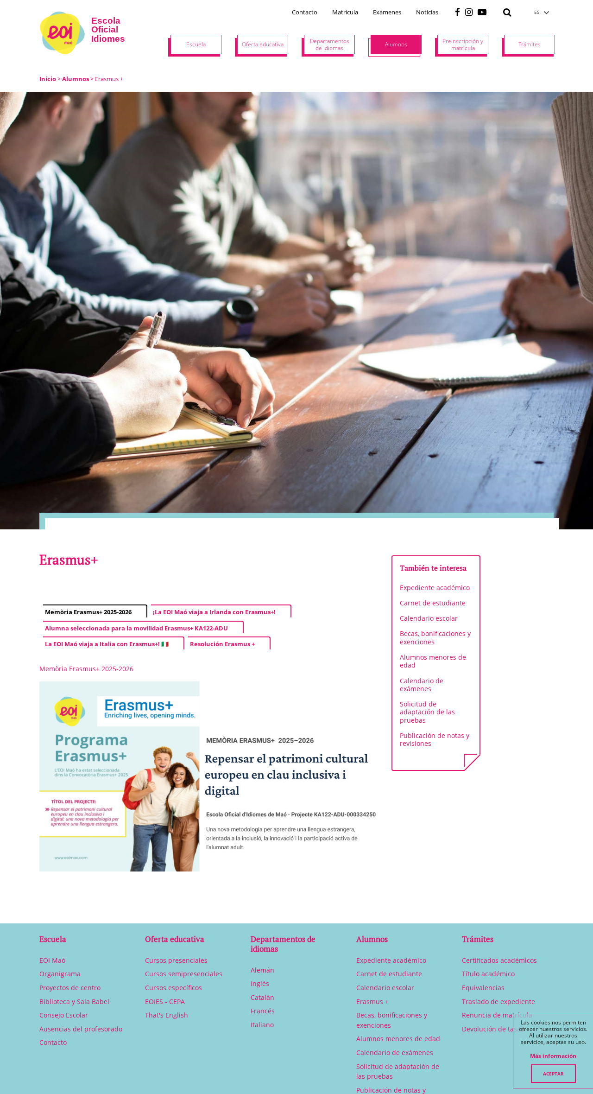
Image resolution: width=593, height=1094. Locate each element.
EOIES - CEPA (165, 1001)
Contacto (304, 12)
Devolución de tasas (493, 1028)
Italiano (262, 1024)
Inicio (47, 79)
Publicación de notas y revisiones (434, 739)
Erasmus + (372, 1001)
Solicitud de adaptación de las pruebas (427, 712)
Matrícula (345, 12)
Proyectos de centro (70, 987)
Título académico (488, 973)
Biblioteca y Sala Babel (74, 1001)
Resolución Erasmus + (222, 644)
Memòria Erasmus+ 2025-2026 (88, 612)
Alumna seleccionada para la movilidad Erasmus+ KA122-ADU (136, 628)
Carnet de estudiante (433, 602)
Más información (553, 1056)
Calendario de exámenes (421, 684)
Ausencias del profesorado (80, 1028)
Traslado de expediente (498, 1001)
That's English (166, 1015)
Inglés (260, 983)
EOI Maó (52, 960)
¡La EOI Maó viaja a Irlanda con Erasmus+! (214, 612)
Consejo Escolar (63, 1015)
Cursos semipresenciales (183, 973)
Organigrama (60, 973)
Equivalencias (483, 987)
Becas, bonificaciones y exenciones (435, 637)
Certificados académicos (499, 960)
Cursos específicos (173, 987)
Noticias (427, 12)
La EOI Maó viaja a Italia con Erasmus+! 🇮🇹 (107, 644)
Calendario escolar (429, 618)
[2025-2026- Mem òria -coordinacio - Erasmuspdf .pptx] (208, 776)
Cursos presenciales (176, 960)
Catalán (262, 997)
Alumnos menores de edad (433, 661)
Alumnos (75, 79)
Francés (263, 1010)
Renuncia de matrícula (497, 1015)
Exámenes (387, 12)
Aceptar (553, 1073)
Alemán (262, 970)
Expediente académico (435, 587)
